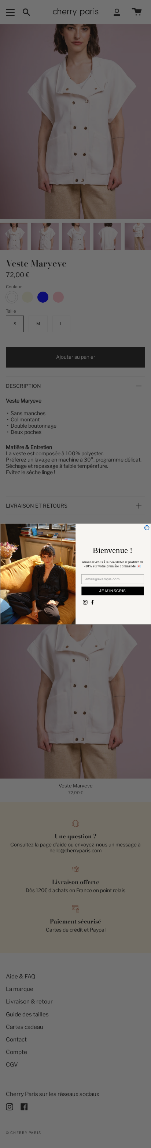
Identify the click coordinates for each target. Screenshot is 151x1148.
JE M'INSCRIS (112, 591)
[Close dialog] (146, 527)
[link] (84, 602)
